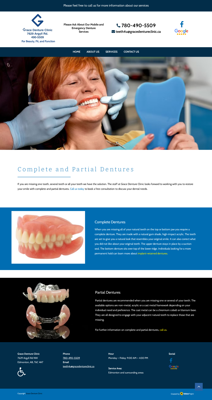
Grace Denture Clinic (34, 393)
